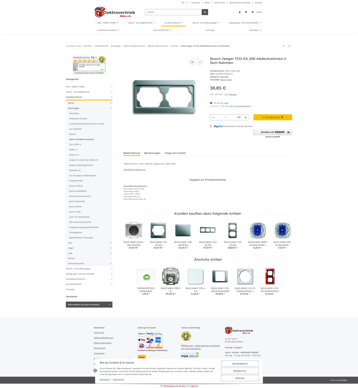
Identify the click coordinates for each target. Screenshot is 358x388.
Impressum (105, 379)
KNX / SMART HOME (75, 86)
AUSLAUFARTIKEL (74, 284)
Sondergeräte (75, 232)
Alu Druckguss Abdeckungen (82, 175)
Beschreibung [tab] (132, 153)
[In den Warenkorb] (126, 55)
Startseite (195, 2)
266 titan (224, 76)
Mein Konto (219, 2)
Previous (128, 236)
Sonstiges (70, 289)
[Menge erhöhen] (246, 117)
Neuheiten (74, 113)
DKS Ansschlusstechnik (80, 222)
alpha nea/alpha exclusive (81, 139)
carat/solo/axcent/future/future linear (86, 123)
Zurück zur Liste (74, 46)
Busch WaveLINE (77, 201)
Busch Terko (75, 211)
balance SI (74, 154)
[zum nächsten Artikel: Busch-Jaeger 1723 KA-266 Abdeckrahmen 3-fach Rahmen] (289, 46)
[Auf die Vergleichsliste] (192, 62)
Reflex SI (73, 149)
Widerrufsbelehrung (103, 337)
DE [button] (183, 2)
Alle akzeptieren (240, 363)
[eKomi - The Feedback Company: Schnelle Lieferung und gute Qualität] (89, 65)
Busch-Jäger (73, 108)
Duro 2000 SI (75, 144)
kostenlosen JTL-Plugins (175, 386)
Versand (233, 94)
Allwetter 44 (74, 170)
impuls (72, 134)
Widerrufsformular (102, 343)
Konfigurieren (240, 371)
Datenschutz (118, 379)
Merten (71, 258)
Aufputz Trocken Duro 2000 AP (83, 160)
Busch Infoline (76, 185)
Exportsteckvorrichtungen (81, 237)
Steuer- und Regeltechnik (78, 91)
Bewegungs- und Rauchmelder (80, 273)
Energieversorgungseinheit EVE (83, 227)
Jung (70, 253)
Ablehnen (240, 378)
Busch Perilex (75, 206)
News (207, 2)
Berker (71, 103)
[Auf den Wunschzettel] (200, 62)
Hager (71, 248)
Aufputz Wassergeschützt (81, 165)
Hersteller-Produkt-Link (134, 169)
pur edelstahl (75, 129)
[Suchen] (205, 12)
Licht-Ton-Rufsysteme (79, 217)
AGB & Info (99, 332)
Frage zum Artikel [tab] (175, 153)
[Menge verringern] (213, 117)
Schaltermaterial (74, 97)
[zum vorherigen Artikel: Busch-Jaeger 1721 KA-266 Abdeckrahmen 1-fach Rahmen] (283, 46)
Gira (70, 242)
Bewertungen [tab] (152, 153)
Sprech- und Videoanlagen (78, 268)
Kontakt (258, 2)
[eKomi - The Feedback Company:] (186, 335)
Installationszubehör (75, 279)
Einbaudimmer (76, 180)
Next (287, 236)
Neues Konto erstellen (239, 2)
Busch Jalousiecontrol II (80, 196)
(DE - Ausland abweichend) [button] (240, 106)
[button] (240, 12)
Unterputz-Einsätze (78, 118)
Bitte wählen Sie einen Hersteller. (84, 304)
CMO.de (194, 386)
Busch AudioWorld (78, 191)
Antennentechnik (76, 263)
